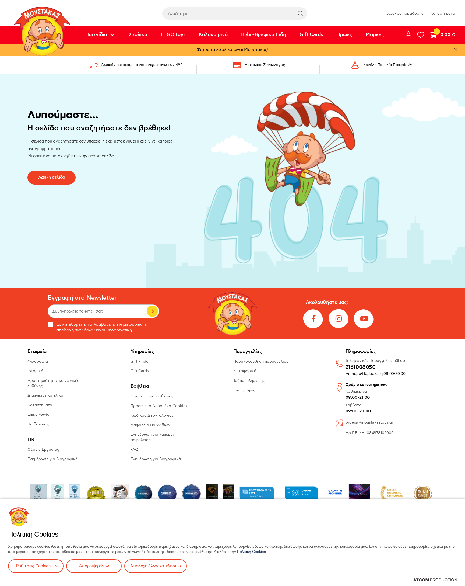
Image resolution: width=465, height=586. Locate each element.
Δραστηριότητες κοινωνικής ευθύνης (53, 383)
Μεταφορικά (244, 371)
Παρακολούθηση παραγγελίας (260, 361)
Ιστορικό (35, 371)
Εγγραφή (152, 311)
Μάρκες (375, 35)
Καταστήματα (442, 13)
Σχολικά (138, 35)
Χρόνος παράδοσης (405, 13)
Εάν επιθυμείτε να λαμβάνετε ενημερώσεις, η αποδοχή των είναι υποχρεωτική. (101, 327)
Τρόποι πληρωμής (249, 380)
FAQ (134, 449)
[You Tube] (364, 319)
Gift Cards (311, 35)
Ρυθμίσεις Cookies (33, 566)
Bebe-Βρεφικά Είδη (263, 35)
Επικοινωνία (38, 414)
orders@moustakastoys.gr (369, 422)
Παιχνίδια (96, 35)
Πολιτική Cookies (251, 551)
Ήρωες (344, 35)
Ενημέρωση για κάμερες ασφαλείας (153, 437)
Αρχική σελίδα (51, 177)
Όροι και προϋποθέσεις (152, 396)
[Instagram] (339, 319)
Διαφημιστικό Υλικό (45, 395)
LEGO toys (173, 35)
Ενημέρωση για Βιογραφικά (52, 459)
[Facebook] (313, 319)
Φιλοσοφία (37, 361)
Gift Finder (140, 361)
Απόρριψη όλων (94, 566)
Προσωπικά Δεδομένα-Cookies (159, 406)
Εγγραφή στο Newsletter (82, 297)
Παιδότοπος (38, 424)
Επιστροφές (244, 390)
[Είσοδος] (408, 34)
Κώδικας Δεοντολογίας (152, 415)
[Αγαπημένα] (420, 35)
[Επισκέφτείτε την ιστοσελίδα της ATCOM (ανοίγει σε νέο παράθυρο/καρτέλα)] (435, 580)
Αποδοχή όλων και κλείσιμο (155, 566)
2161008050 (361, 367)
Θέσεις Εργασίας (43, 449)
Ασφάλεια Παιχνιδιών (150, 425)
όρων (89, 330)
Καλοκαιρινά (213, 35)
